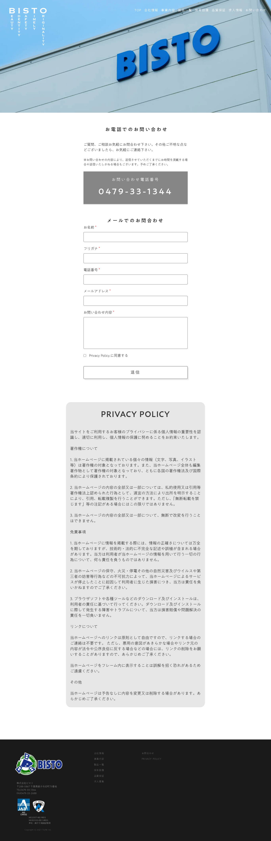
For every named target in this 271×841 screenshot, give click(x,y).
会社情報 (151, 10)
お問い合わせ (255, 10)
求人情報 (235, 10)
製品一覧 (185, 10)
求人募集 (99, 781)
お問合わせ (148, 753)
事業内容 (168, 10)
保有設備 (202, 10)
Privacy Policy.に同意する (108, 355)
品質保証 (219, 10)
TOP (138, 10)
